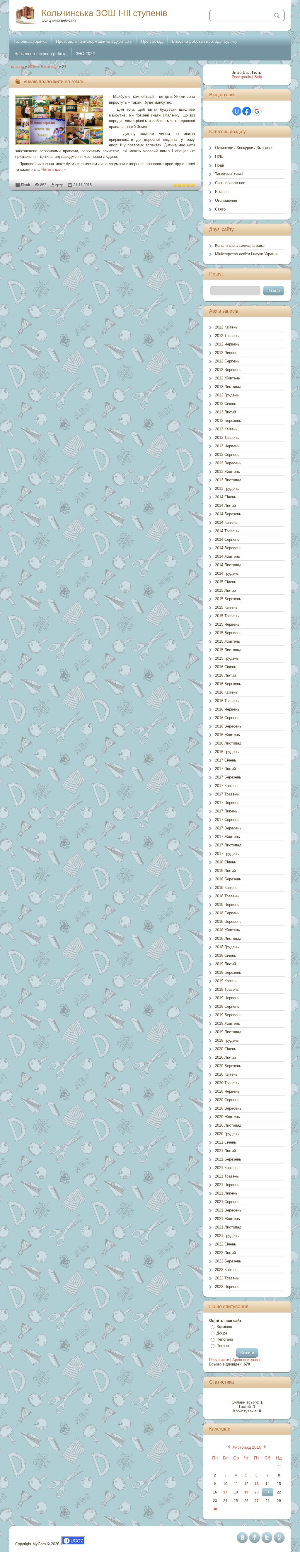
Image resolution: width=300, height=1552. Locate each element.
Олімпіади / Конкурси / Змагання (244, 148)
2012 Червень (227, 344)
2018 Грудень (227, 947)
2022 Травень (227, 1278)
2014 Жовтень (227, 556)
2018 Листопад (228, 938)
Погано (223, 1346)
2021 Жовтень (227, 1218)
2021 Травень (227, 1176)
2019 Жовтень (227, 1023)
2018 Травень (227, 896)
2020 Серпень (227, 1100)
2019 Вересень (228, 1015)
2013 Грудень (227, 488)
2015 (32, 66)
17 (225, 1492)
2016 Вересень (228, 726)
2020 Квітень (226, 1074)
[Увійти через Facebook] (246, 111)
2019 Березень (228, 972)
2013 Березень (228, 420)
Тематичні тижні (229, 174)
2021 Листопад (228, 1227)
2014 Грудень (227, 573)
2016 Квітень (226, 692)
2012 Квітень (226, 327)
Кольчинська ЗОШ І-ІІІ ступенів (104, 13)
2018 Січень (225, 862)
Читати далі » (53, 169)
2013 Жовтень (227, 471)
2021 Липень (226, 1193)
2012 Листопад (228, 386)
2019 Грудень (227, 1040)
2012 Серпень (227, 361)
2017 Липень (226, 811)
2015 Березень (228, 599)
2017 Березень (228, 777)
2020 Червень (227, 1091)
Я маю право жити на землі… (55, 81)
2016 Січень (225, 667)
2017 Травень (227, 794)
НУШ (219, 156)
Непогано (225, 1339)
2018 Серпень (227, 913)
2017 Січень (225, 760)
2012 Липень (226, 352)
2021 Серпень (227, 1201)
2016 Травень (227, 701)
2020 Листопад (228, 1125)
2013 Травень (227, 437)
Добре (222, 1333)
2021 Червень (227, 1185)
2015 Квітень (226, 607)
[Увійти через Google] (257, 111)
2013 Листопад (228, 480)
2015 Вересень (228, 633)
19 (246, 1492)
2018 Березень (228, 879)
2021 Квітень (226, 1168)
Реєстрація (241, 77)
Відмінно (224, 1327)
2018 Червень (227, 904)
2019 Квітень (226, 981)
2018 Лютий (225, 870)
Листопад (49, 66)
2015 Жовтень (227, 641)
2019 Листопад (228, 1032)
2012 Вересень (228, 369)
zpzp (59, 185)
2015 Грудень (227, 658)
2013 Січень (225, 403)
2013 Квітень (226, 429)
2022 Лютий (225, 1252)
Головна (16, 66)
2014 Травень (227, 531)
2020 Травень (227, 1083)
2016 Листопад (228, 743)
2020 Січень (225, 1049)
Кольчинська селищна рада (239, 245)
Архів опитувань (246, 1360)
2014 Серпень (227, 539)
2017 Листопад (228, 845)
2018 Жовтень (227, 930)
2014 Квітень (226, 522)
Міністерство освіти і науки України (246, 254)
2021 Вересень (228, 1210)
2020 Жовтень (227, 1117)
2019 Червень (227, 998)
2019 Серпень (227, 1006)
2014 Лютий (225, 505)
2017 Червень (227, 802)
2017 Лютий (225, 768)
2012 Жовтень (227, 378)
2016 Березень (228, 684)
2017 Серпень (227, 819)
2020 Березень (228, 1066)
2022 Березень (228, 1261)
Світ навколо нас (230, 183)
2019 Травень (227, 989)
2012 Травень (227, 335)
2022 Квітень (226, 1269)
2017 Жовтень (227, 836)
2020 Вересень (228, 1108)
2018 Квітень (226, 887)
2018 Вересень (228, 921)
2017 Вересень (228, 828)
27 (257, 1501)
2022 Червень (227, 1286)
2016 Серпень (227, 718)
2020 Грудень (227, 1134)
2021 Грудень (227, 1235)
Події (25, 185)
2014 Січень (225, 497)
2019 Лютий (225, 964)
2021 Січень (225, 1142)
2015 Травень (227, 616)
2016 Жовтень (227, 735)
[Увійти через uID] (236, 111)
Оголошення (226, 200)
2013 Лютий (225, 412)
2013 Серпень (227, 454)
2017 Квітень (226, 785)
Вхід (258, 77)
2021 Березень (228, 1159)
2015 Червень (227, 624)
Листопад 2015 (247, 1447)
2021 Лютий (225, 1151)
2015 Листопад (228, 650)
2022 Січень (225, 1244)
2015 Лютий (225, 590)
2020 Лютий (225, 1057)
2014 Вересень (228, 548)
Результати (219, 1360)
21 (267, 1492)
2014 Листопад (228, 565)
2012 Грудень (227, 395)
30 (215, 1509)
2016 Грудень (227, 752)
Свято (220, 209)
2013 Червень (227, 446)
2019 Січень (225, 955)
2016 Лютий (225, 675)
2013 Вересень (228, 463)
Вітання (222, 191)
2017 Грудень (227, 853)
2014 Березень (228, 514)
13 (257, 1484)
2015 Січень (225, 582)
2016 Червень (227, 709)
